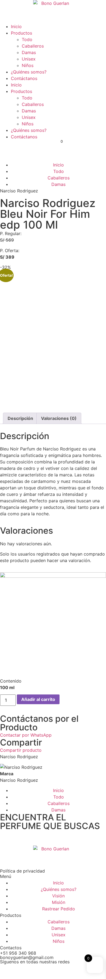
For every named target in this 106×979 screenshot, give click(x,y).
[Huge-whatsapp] (66, 970)
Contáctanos (24, 78)
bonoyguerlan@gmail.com (27, 957)
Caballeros (33, 46)
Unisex (29, 59)
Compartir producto (21, 750)
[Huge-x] (51, 970)
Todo (27, 39)
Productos (21, 33)
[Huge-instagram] (22, 970)
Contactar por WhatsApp (26, 735)
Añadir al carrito (38, 699)
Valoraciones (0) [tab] (59, 418)
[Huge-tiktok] (36, 970)
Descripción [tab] (20, 418)
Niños (27, 65)
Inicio (16, 26)
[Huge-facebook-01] (7, 970)
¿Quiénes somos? (28, 72)
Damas (29, 52)
